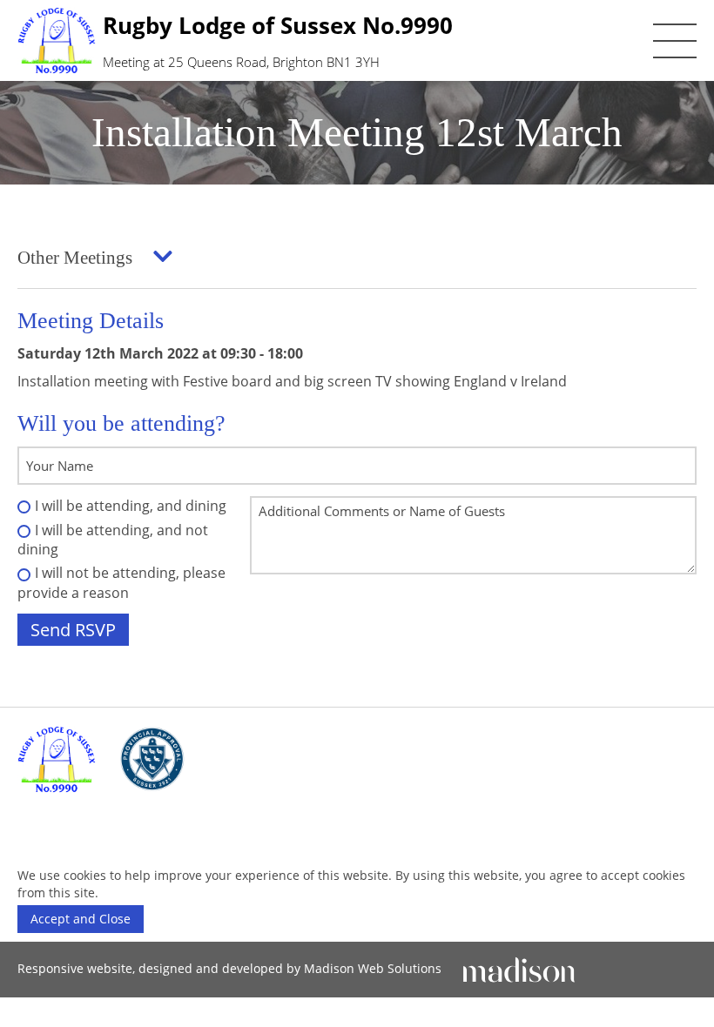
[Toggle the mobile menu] (675, 40)
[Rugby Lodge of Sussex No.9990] (56, 759)
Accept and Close (80, 918)
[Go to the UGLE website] (152, 759)
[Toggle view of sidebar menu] (162, 257)
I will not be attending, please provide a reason (121, 582)
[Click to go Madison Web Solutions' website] (519, 968)
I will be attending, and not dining (112, 539)
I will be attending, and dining (130, 505)
